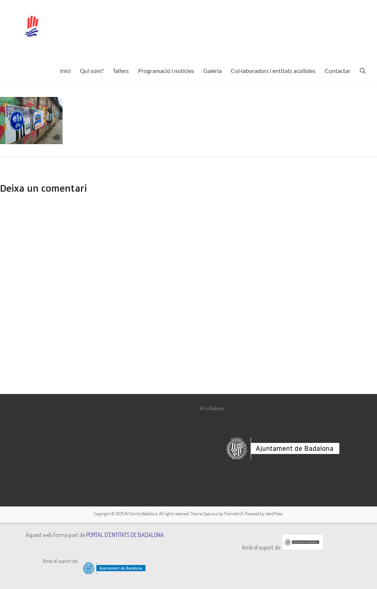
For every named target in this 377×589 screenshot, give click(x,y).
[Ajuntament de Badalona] (302, 547)
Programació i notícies (166, 70)
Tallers (121, 70)
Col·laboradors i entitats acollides (273, 70)
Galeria (212, 70)
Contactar (337, 70)
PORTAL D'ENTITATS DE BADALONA (125, 535)
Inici (65, 70)
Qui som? (91, 70)
